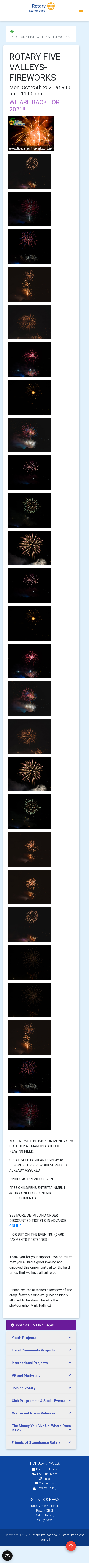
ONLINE (15, 1226)
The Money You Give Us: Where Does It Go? (41, 1428)
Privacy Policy (46, 1488)
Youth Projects (24, 1337)
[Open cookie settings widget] (7, 1555)
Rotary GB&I (44, 1511)
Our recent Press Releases (34, 1413)
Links (46, 1479)
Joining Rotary (23, 1388)
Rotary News (44, 1520)
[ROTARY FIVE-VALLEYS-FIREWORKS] (30, 134)
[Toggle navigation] (81, 10)
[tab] (41, 1337)
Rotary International (44, 1506)
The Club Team (47, 1474)
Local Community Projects (33, 1350)
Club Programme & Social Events (38, 1400)
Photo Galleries (46, 1469)
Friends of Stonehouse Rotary (36, 1442)
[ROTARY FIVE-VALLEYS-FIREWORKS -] (29, 171)
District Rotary (44, 1515)
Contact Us (46, 1483)
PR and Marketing (26, 1375)
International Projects (30, 1363)
